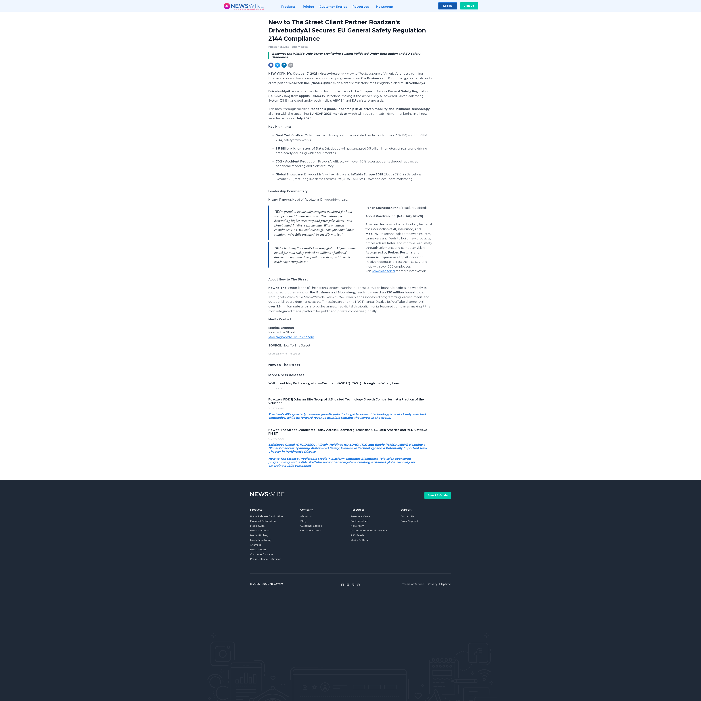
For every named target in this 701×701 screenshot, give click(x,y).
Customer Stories (311, 525)
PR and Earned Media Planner (368, 530)
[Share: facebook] (271, 65)
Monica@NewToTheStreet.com (291, 337)
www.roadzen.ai (383, 271)
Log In (447, 5)
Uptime (446, 584)
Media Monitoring (260, 540)
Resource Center (360, 516)
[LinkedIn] (353, 584)
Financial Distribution (263, 521)
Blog (303, 521)
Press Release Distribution (266, 516)
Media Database (260, 530)
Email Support (409, 521)
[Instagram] (358, 584)
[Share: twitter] (277, 65)
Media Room (258, 549)
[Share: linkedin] (284, 65)
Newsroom (357, 525)
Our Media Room (310, 530)
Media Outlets (359, 540)
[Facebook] (342, 584)
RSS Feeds (357, 535)
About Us (306, 516)
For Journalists (359, 521)
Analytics (255, 544)
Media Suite (257, 525)
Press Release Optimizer (265, 558)
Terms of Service (413, 584)
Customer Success (261, 554)
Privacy (432, 584)
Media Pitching (259, 535)
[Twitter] (348, 584)
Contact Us (407, 516)
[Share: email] (291, 65)
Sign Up (469, 5)
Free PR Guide (438, 495)
